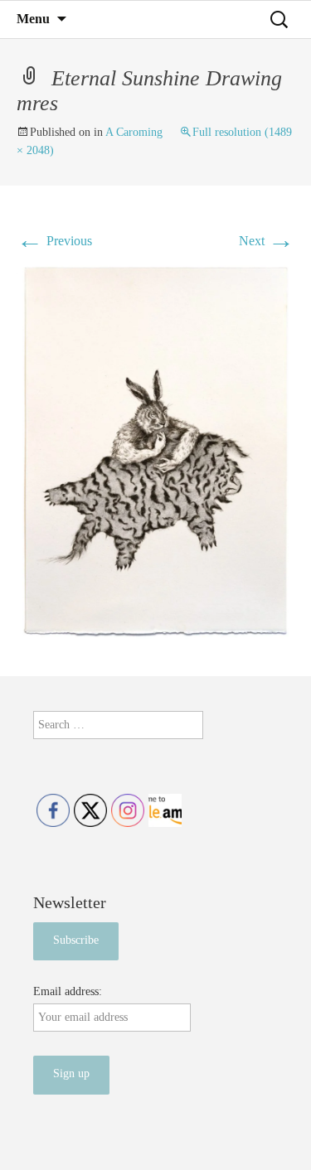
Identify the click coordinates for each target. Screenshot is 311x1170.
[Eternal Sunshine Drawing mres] (155, 450)
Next (266, 241)
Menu (33, 19)
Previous (54, 241)
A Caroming (134, 132)
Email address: (67, 991)
